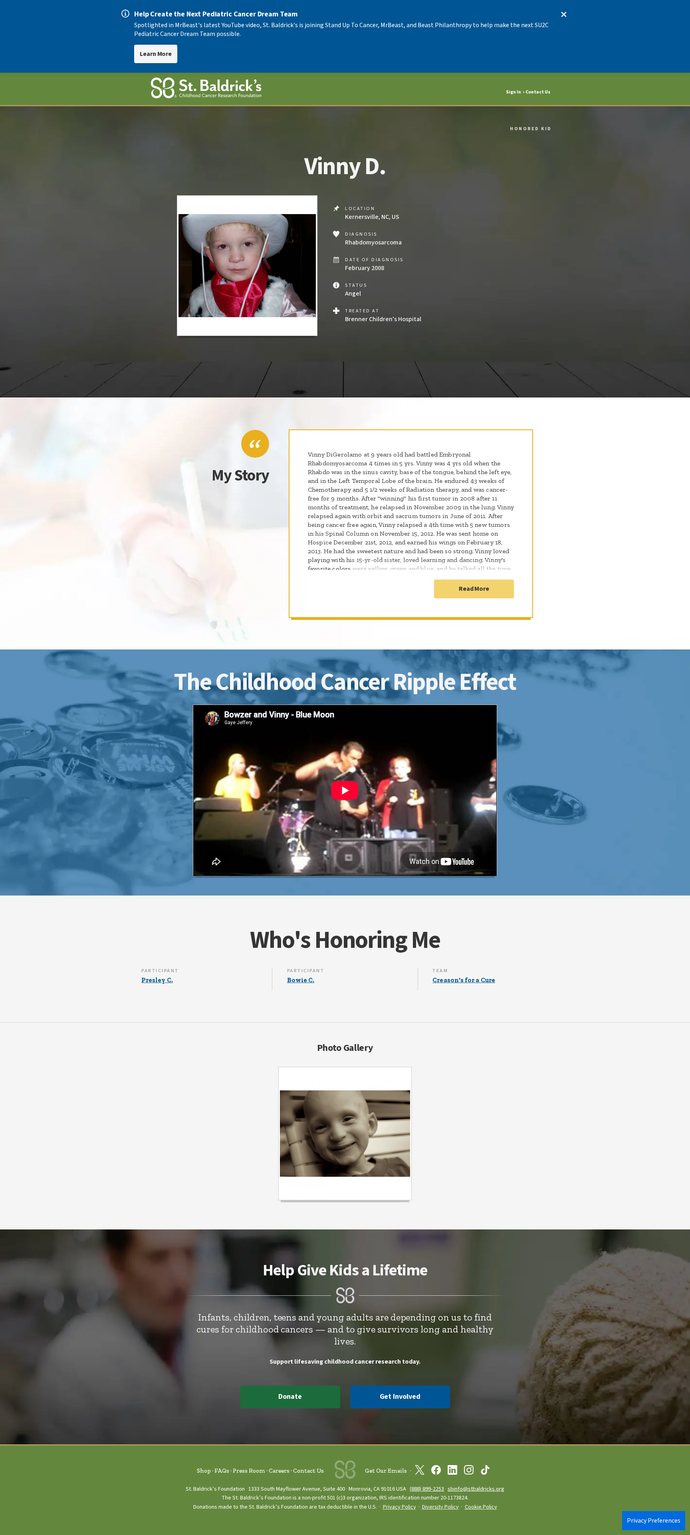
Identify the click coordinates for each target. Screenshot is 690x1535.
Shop (204, 1470)
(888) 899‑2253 (427, 1489)
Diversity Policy (440, 1507)
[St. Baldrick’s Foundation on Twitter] (419, 1471)
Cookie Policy (481, 1507)
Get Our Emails (386, 1470)
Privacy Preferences (653, 1520)
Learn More (156, 54)
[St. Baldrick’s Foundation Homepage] (206, 89)
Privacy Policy (399, 1507)
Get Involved (400, 1397)
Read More (474, 588)
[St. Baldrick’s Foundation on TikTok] (485, 1471)
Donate (289, 1397)
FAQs (221, 1470)
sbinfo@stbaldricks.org (476, 1489)
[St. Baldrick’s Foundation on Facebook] (436, 1471)
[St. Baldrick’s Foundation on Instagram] (469, 1471)
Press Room (249, 1470)
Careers (279, 1470)
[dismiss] (564, 14)
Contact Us (537, 92)
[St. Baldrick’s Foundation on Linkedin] (452, 1471)
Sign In (513, 92)
